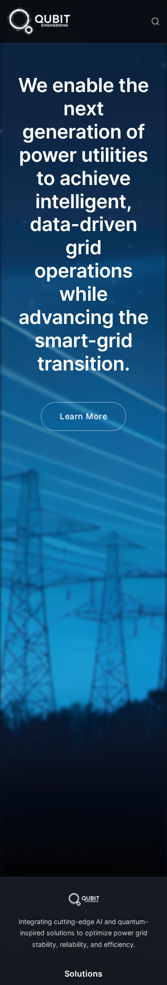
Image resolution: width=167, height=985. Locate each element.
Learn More (83, 416)
